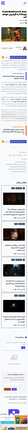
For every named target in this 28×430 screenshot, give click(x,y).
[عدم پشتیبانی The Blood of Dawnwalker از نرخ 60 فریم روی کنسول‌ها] (14, 274)
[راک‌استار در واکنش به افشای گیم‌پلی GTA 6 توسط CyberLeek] (14, 238)
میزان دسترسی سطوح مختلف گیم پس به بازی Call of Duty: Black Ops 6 (13, 131)
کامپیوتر (10, 48)
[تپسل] (2, 56)
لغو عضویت (7, 389)
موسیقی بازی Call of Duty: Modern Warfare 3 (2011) (13, 77)
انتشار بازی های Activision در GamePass (19, 171)
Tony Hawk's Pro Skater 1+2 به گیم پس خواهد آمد (17, 169)
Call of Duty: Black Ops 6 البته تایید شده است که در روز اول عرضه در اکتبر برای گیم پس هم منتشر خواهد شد (14, 116)
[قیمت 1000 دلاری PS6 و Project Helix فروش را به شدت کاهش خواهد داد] (14, 310)
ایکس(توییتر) (19, 155)
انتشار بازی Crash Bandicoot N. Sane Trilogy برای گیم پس (16, 164)
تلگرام (14, 155)
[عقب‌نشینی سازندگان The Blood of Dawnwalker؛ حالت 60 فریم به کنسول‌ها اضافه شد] (14, 203)
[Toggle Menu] (25, 3)
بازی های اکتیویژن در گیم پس (21, 162)
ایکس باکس (4, 48)
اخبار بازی (22, 23)
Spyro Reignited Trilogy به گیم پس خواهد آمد (18, 166)
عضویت (14, 389)
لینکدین (24, 155)
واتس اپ (9, 155)
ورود (23, 347)
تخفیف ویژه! (7, 422)
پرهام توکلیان (18, 47)
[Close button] (27, 414)
